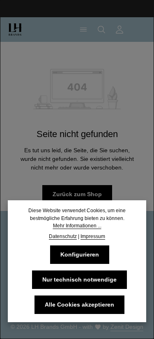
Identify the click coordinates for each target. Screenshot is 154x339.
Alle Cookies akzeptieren (79, 304)
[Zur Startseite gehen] (15, 29)
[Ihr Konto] (119, 29)
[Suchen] (101, 29)
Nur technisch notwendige (79, 279)
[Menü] (83, 29)
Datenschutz (63, 236)
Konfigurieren (79, 254)
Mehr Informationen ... (77, 226)
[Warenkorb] (137, 29)
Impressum (92, 236)
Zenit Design (126, 326)
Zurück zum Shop (77, 194)
